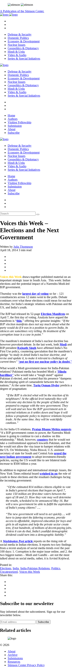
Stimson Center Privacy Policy (26, 665)
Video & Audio (17, 55)
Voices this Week (29, 571)
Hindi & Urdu (16, 51)
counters (42, 439)
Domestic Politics (18, 38)
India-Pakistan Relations (35, 568)
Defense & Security (19, 34)
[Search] (37, 214)
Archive (12, 654)
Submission (15, 125)
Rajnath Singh (26, 348)
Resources (14, 661)
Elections (5, 568)
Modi (63, 344)
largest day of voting (35, 293)
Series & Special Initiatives (24, 58)
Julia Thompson (23, 246)
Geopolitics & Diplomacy (23, 48)
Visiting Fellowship (19, 122)
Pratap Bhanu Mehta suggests (51, 429)
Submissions (15, 658)
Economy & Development (24, 41)
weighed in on (49, 473)
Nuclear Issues (16, 44)
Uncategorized (9, 571)
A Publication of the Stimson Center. (22, 11)
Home (11, 115)
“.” (45, 361)
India (16, 568)
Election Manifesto (53, 314)
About (11, 129)
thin (19, 320)
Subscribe (14, 132)
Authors (12, 119)
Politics (55, 568)
